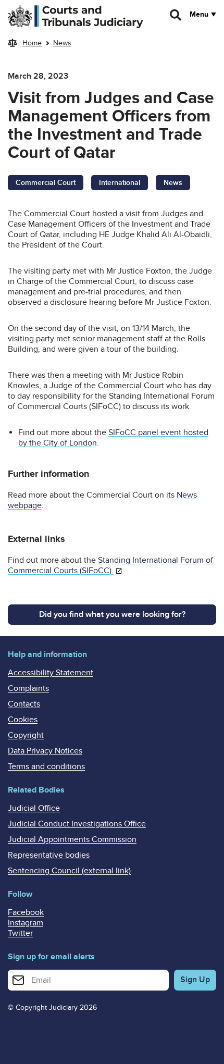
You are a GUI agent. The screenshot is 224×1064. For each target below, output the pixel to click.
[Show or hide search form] (176, 15)
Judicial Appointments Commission (72, 839)
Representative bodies (49, 855)
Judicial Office (34, 808)
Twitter (20, 933)
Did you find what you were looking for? (112, 614)
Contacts (24, 704)
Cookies (23, 719)
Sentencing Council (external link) (69, 870)
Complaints (28, 688)
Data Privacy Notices (45, 751)
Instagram (25, 923)
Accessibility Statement (50, 672)
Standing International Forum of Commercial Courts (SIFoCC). (110, 565)
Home (32, 43)
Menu (199, 14)
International (119, 182)
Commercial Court (46, 182)
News (62, 43)
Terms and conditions (46, 766)
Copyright (26, 735)
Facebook (26, 912)
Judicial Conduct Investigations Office (77, 824)
